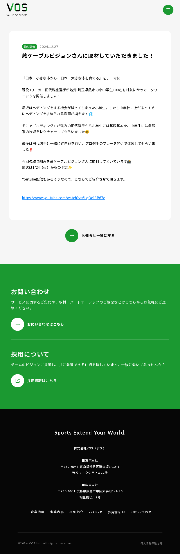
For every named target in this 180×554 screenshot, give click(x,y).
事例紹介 (76, 512)
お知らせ (96, 512)
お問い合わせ (141, 512)
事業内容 (57, 512)
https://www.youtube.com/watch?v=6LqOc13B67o (63, 197)
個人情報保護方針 (151, 543)
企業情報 (38, 512)
